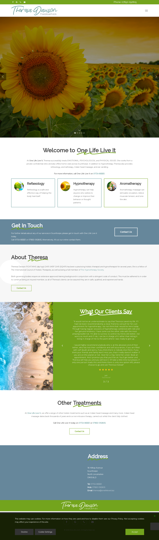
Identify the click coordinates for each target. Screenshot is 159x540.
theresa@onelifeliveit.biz (103, 490)
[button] (146, 10)
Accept (135, 532)
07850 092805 (35, 240)
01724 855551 (99, 174)
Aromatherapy (23, 86)
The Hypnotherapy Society (92, 270)
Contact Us (46, 86)
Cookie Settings (45, 532)
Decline (24, 532)
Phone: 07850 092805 (125, 2)
